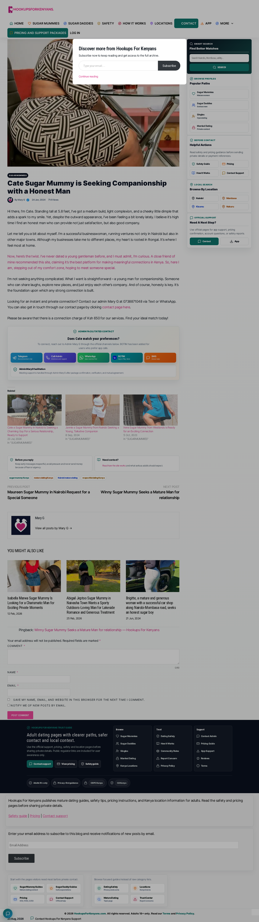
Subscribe (169, 66)
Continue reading (88, 76)
